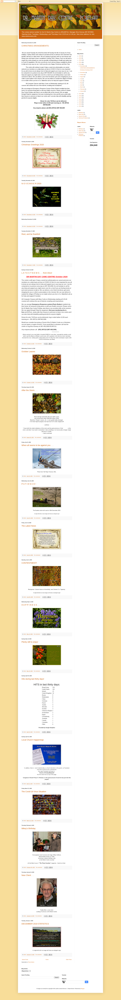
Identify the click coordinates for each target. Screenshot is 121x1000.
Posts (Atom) (31, 962)
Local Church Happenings (33, 740)
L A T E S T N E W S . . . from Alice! (37, 273)
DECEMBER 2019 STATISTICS (35, 924)
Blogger (82, 988)
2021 (80, 62)
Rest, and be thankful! (31, 234)
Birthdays (81, 112)
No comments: (39, 136)
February (82, 89)
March (81, 87)
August (82, 76)
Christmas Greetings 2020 (33, 145)
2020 (80, 64)
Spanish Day (82, 116)
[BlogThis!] (47, 137)
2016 (80, 100)
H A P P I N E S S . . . (31, 605)
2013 (80, 106)
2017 (80, 98)
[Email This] (46, 137)
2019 (80, 93)
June (81, 80)
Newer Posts (25, 959)
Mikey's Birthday (29, 828)
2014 (80, 104)
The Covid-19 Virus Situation (34, 791)
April (81, 85)
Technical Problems (83, 118)
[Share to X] (49, 137)
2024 (80, 56)
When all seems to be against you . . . (38, 445)
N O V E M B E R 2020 (31, 183)
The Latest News (29, 526)
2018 (80, 95)
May (81, 83)
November (82, 72)
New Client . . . (28, 875)
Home (47, 959)
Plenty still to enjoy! (30, 642)
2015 (80, 102)
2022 (80, 60)
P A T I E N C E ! (29, 484)
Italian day (81, 114)
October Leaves (28, 351)
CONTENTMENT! (29, 563)
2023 (80, 58)
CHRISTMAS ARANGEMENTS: (35, 46)
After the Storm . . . (30, 390)
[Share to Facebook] (51, 137)
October (82, 74)
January (82, 91)
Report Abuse (81, 122)
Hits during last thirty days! (33, 679)
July (81, 78)
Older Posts (69, 959)
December (82, 66)
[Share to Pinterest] (52, 137)
